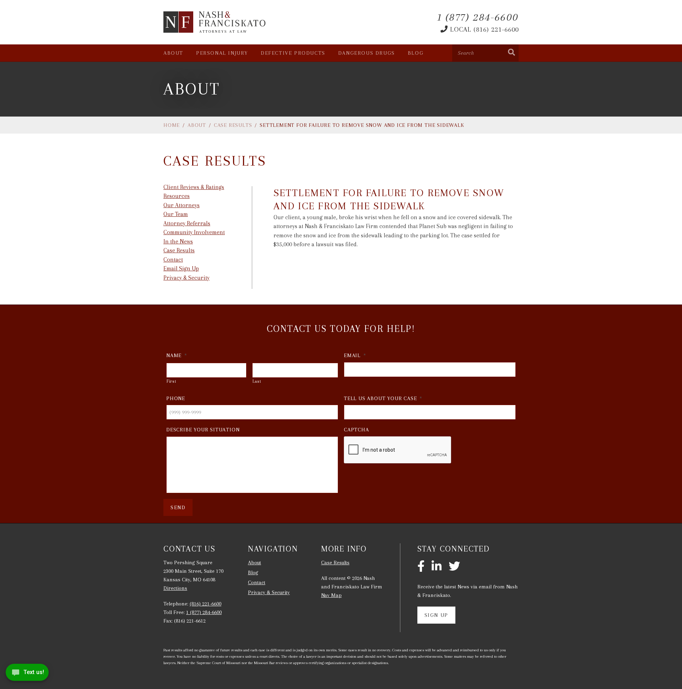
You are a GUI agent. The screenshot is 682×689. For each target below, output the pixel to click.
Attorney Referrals (186, 223)
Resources (176, 196)
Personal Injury (222, 53)
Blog (415, 53)
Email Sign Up (181, 268)
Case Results (233, 125)
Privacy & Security (186, 277)
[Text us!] (27, 674)
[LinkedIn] (437, 566)
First (171, 381)
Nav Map (331, 595)
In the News (178, 241)
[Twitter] (454, 566)
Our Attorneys (181, 205)
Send (177, 507)
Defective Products (293, 53)
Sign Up (436, 615)
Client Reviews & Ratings (193, 187)
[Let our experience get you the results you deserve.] (214, 22)
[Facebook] (420, 566)
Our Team (175, 214)
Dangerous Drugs (366, 53)
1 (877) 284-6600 (204, 612)
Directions (175, 588)
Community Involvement (194, 232)
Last (257, 381)
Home (171, 125)
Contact (173, 259)
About (173, 53)
